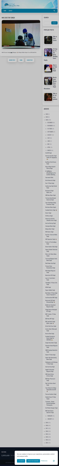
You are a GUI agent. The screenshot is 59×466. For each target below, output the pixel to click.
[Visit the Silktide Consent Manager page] (54, 461)
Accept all (21, 460)
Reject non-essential (33, 460)
